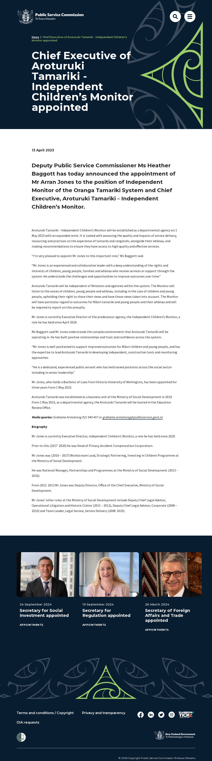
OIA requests (28, 722)
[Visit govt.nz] (174, 735)
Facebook (140, 715)
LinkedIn (151, 715)
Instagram (172, 715)
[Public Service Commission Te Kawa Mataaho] (54, 16)
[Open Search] (175, 16)
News (35, 37)
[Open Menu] (189, 16)
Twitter (161, 715)
